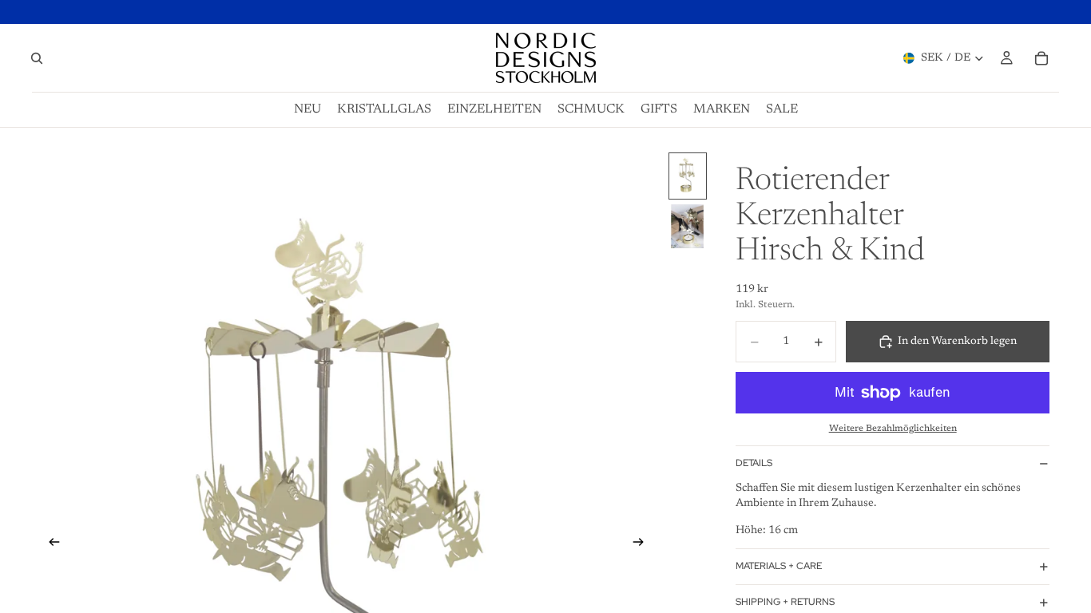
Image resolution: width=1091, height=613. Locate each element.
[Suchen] (36, 58)
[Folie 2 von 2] (687, 226)
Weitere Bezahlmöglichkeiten (893, 428)
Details (754, 463)
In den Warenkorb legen (957, 341)
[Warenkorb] (1041, 58)
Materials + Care (779, 566)
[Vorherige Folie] (49, 545)
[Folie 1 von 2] (687, 176)
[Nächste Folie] (643, 545)
